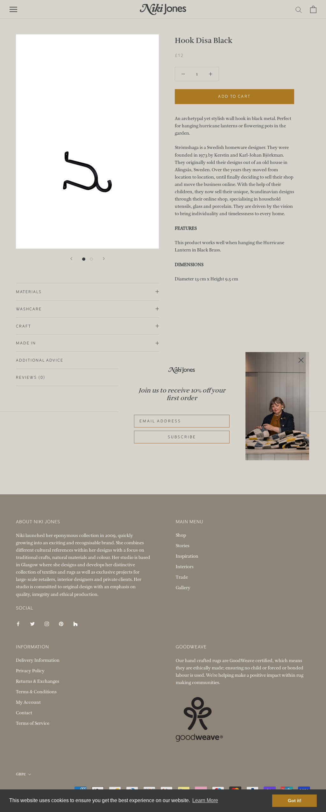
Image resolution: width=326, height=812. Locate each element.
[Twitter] (32, 623)
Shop (181, 535)
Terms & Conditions (36, 692)
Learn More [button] (205, 800)
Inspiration (187, 556)
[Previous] (71, 258)
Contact (24, 713)
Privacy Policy (30, 671)
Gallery (183, 587)
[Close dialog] (301, 360)
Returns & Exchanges (37, 681)
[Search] (298, 9)
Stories (182, 545)
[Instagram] (47, 623)
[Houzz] (75, 623)
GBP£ (21, 774)
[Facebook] (18, 623)
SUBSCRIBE (182, 437)
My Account (28, 702)
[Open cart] (313, 9)
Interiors (185, 566)
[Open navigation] (13, 9)
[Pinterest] (61, 623)
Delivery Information (38, 660)
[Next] (104, 258)
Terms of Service (32, 723)
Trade (182, 577)
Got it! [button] (294, 800)
